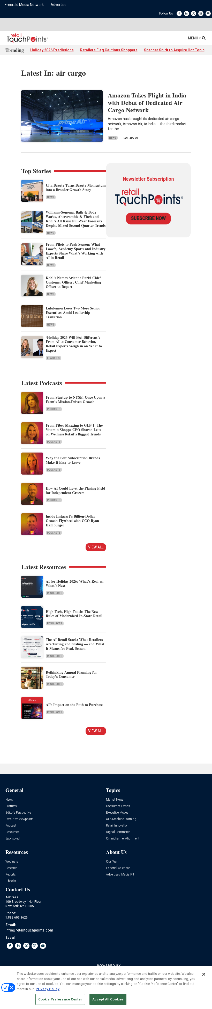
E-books (10, 881)
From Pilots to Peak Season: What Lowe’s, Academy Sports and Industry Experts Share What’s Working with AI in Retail (75, 251)
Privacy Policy (47, 989)
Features (53, 358)
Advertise (58, 4)
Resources (54, 593)
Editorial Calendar (118, 868)
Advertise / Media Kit (120, 874)
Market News (115, 799)
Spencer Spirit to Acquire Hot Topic (174, 50)
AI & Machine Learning (121, 819)
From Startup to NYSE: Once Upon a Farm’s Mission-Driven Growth (75, 399)
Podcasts (53, 409)
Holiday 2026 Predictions (52, 50)
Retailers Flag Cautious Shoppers (109, 50)
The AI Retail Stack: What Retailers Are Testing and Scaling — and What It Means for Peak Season (75, 644)
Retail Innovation (117, 825)
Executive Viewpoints (19, 819)
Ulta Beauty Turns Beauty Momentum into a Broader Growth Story (76, 187)
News (112, 137)
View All (95, 547)
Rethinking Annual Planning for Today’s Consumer (71, 674)
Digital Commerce (118, 832)
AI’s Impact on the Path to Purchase (74, 704)
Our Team (112, 861)
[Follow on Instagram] (200, 13)
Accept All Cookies (108, 999)
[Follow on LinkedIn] (186, 13)
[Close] (203, 974)
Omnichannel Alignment (122, 838)
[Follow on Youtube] (208, 13)
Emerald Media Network (24, 4)
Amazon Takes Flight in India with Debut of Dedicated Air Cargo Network (147, 102)
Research (11, 868)
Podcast (10, 825)
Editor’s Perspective (18, 812)
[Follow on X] (193, 13)
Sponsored (12, 838)
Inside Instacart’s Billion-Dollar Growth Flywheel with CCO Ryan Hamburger (72, 520)
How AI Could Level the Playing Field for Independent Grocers (75, 490)
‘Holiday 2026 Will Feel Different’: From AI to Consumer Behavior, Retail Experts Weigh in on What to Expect (74, 344)
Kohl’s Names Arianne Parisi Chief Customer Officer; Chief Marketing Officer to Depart (73, 282)
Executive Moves (117, 812)
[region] (106, 987)
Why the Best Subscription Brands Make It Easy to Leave (73, 460)
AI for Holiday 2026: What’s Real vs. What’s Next (75, 583)
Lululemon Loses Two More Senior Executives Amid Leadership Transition (73, 312)
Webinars (11, 861)
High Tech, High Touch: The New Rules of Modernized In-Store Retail (74, 614)
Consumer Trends (118, 806)
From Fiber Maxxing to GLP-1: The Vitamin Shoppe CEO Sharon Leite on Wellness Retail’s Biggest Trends (74, 429)
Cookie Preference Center (60, 999)
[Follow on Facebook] (179, 13)
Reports (10, 874)
